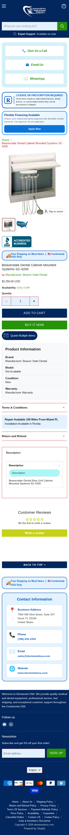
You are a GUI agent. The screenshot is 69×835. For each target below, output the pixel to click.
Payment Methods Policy (44, 809)
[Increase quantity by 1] (34, 301)
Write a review (34, 533)
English (33, 770)
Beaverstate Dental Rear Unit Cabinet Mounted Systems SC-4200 (31, 482)
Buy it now (34, 324)
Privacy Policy (48, 805)
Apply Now (34, 129)
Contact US (34, 817)
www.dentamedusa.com (32, 672)
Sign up (56, 753)
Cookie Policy (52, 817)
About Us (27, 801)
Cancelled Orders (15, 817)
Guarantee (48, 813)
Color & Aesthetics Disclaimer (34, 820)
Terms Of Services (17, 809)
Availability (33, 813)
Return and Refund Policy (22, 805)
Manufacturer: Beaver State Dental (26, 274)
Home (5, 139)
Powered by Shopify (34, 828)
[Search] (62, 26)
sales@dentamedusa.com (34, 656)
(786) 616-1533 (27, 639)
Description (13, 452)
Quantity (6, 293)
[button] (8, 224)
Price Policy (17, 813)
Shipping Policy (44, 801)
